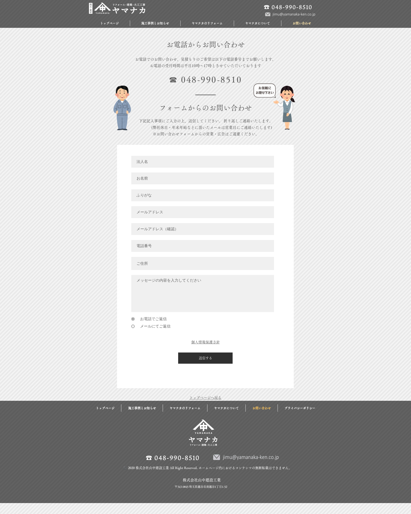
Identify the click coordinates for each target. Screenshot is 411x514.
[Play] (108, 22)
